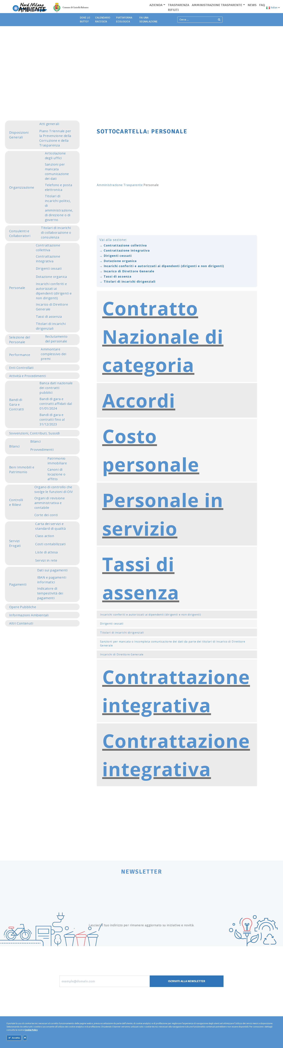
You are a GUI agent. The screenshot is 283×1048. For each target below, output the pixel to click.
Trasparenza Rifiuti (178, 7)
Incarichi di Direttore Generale (122, 654)
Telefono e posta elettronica (58, 187)
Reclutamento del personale (56, 338)
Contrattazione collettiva (48, 247)
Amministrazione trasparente (217, 5)
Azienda (155, 5)
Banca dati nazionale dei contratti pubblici (56, 388)
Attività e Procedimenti (27, 376)
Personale (17, 288)
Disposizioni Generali (19, 134)
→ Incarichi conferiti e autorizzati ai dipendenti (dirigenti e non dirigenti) (161, 266)
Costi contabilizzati (50, 544)
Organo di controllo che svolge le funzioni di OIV (53, 489)
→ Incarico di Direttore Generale (126, 271)
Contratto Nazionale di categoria (163, 336)
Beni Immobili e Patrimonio (21, 469)
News (252, 5)
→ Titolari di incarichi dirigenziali (127, 281)
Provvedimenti (42, 449)
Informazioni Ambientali (28, 615)
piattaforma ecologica (124, 19)
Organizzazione (21, 187)
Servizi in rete (46, 560)
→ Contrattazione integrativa (124, 250)
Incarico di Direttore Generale (52, 306)
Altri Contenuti (21, 623)
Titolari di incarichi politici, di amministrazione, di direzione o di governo (59, 208)
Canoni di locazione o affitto (56, 474)
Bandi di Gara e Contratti (16, 404)
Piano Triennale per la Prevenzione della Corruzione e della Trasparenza (55, 138)
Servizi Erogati (15, 543)
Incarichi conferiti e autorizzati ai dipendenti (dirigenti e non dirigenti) (54, 291)
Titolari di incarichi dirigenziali (51, 326)
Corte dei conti (46, 515)
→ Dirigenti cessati (115, 256)
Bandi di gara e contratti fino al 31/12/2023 (52, 419)
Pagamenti (18, 584)
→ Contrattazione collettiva (123, 245)
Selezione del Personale (19, 339)
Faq (262, 5)
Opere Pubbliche (22, 607)
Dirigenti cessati (49, 268)
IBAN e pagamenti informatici (51, 579)
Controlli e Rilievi (16, 502)
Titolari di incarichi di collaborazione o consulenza (56, 232)
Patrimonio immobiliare (57, 460)
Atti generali (49, 124)
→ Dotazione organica (118, 261)
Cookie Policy (31, 1030)
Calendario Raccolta (102, 19)
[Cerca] (219, 20)
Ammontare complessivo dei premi (53, 354)
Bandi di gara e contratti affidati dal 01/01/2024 (55, 404)
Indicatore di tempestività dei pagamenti (50, 593)
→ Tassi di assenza (115, 276)
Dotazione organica (51, 276)
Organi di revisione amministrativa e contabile (49, 503)
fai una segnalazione (148, 19)
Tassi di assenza (49, 316)
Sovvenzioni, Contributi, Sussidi (34, 433)
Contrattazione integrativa (48, 258)
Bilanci (14, 446)
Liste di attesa (46, 552)
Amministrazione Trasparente (120, 185)
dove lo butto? (85, 19)
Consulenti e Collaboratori (19, 233)
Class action (44, 536)
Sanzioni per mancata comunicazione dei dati (57, 171)
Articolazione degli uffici (55, 155)
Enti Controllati (21, 367)
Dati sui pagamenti (52, 570)
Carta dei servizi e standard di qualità (50, 526)
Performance (19, 355)
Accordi (138, 400)
